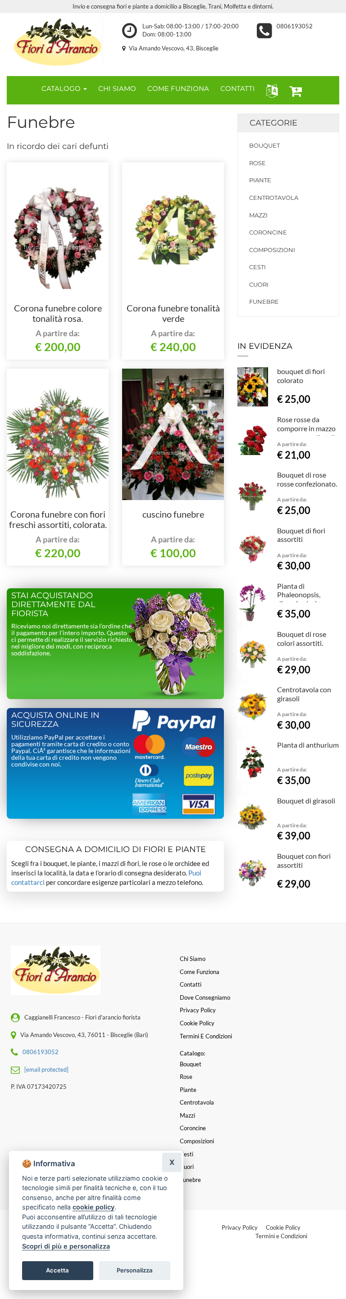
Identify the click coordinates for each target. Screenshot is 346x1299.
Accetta (57, 1270)
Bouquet (264, 145)
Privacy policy (198, 1010)
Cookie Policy (283, 1227)
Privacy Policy (240, 1227)
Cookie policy (197, 1023)
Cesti (257, 267)
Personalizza (135, 1270)
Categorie (273, 123)
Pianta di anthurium (308, 744)
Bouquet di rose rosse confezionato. (307, 479)
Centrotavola (273, 197)
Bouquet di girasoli (306, 800)
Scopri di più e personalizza (66, 1246)
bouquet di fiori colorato (301, 375)
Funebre (264, 301)
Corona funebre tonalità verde (173, 313)
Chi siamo (192, 958)
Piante (260, 180)
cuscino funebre (173, 514)
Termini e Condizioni (281, 1236)
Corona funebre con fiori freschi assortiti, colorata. (58, 519)
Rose (257, 163)
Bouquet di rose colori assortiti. (301, 638)
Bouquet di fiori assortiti (301, 535)
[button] (270, 90)
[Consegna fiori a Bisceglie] (58, 42)
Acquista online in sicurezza (55, 719)
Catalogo (61, 88)
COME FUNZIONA (178, 88)
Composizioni (272, 249)
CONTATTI (237, 88)
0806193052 (295, 26)
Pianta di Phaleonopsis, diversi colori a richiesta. (299, 599)
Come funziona (199, 971)
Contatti (190, 984)
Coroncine (268, 232)
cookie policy (93, 1207)
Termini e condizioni (206, 1036)
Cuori (259, 284)
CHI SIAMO (117, 88)
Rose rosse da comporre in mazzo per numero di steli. (306, 428)
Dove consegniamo (205, 997)
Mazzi (258, 215)
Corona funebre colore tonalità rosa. (58, 313)
